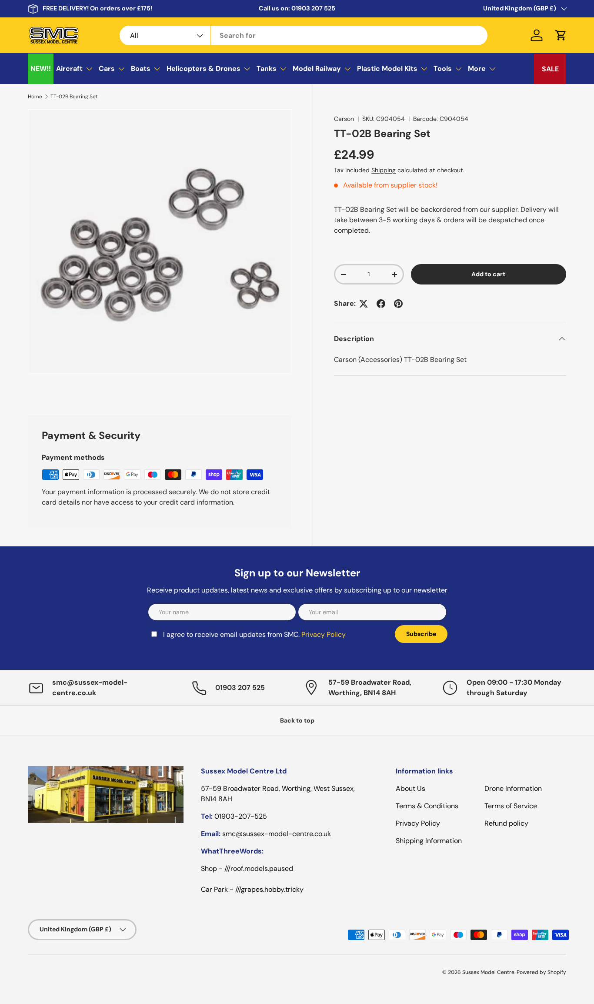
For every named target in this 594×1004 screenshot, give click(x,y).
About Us (410, 788)
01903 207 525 (313, 8)
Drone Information (513, 788)
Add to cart (488, 274)
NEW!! (40, 68)
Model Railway (317, 68)
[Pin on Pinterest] (398, 303)
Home (35, 96)
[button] (561, 35)
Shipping (383, 170)
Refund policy (506, 823)
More (477, 68)
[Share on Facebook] (381, 303)
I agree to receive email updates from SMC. (254, 634)
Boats (140, 68)
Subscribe (421, 634)
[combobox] (303, 35)
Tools (443, 68)
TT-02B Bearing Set (74, 96)
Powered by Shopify (541, 972)
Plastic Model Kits (387, 68)
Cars (107, 68)
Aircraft (69, 68)
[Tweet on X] (363, 303)
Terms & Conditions (427, 805)
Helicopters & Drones (203, 68)
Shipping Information (429, 840)
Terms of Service (510, 805)
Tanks (267, 68)
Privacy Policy (323, 634)
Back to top (297, 720)
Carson (344, 119)
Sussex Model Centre (488, 972)
